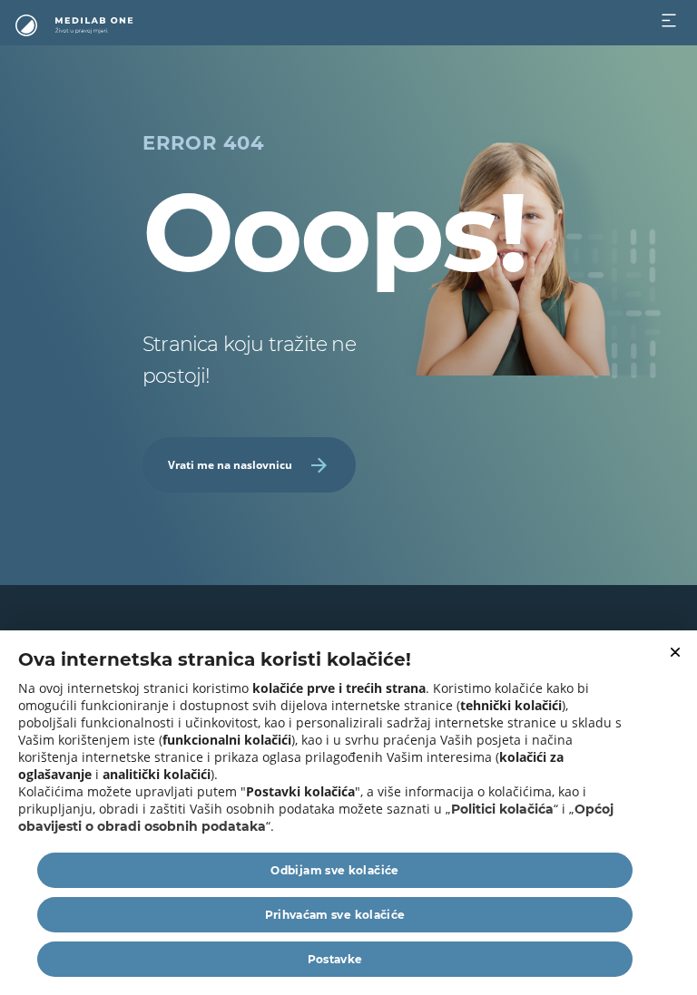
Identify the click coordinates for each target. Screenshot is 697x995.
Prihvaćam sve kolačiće (335, 915)
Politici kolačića (502, 809)
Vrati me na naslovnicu (230, 465)
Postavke (335, 959)
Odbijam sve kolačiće (334, 870)
